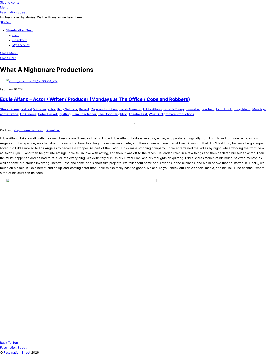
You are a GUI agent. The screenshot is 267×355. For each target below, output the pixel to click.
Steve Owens (9, 109)
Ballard (84, 109)
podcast (26, 109)
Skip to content (11, 2)
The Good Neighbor (112, 114)
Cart (15, 35)
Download (53, 130)
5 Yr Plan (39, 109)
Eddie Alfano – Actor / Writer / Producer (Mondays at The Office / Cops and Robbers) (95, 99)
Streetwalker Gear (19, 30)
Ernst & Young (173, 109)
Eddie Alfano (152, 109)
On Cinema (28, 114)
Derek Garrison (130, 109)
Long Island (242, 109)
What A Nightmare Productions (171, 114)
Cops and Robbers (104, 109)
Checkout (19, 40)
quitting (65, 114)
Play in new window (28, 130)
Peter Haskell (48, 114)
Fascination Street (17, 352)
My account (21, 45)
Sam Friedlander (84, 114)
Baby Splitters (67, 109)
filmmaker (193, 109)
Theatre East (138, 114)
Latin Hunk (224, 109)
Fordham (208, 109)
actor (51, 109)
